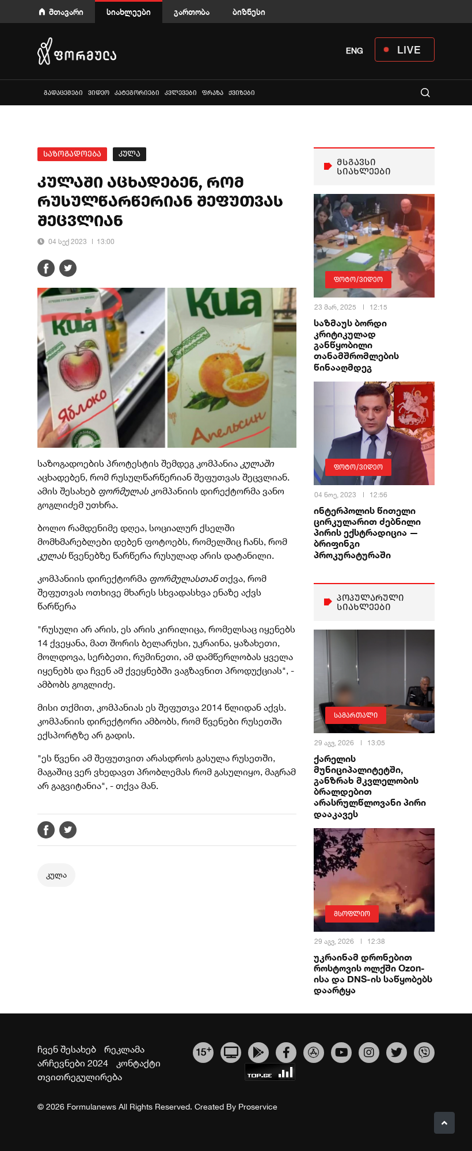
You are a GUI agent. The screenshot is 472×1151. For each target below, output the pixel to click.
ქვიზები (242, 93)
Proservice (257, 1106)
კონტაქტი (138, 1063)
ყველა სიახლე (38, 92)
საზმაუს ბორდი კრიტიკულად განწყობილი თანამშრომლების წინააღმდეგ (356, 344)
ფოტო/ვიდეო (358, 280)
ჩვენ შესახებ (66, 1049)
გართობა (192, 12)
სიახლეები (128, 12)
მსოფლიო (352, 914)
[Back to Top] (444, 1123)
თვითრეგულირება (79, 1077)
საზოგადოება (72, 154)
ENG (354, 50)
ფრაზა (212, 93)
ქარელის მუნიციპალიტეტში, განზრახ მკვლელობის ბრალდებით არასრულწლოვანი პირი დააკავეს (370, 786)
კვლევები (181, 93)
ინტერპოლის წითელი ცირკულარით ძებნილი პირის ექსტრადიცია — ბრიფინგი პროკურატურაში (367, 532)
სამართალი (356, 715)
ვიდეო (98, 93)
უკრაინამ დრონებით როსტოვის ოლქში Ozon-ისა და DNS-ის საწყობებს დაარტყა (373, 973)
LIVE (409, 49)
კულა (129, 154)
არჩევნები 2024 (72, 1063)
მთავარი (66, 12)
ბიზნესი (249, 12)
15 (203, 1051)
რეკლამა (124, 1049)
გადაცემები (63, 93)
